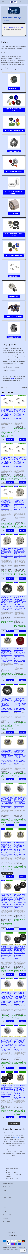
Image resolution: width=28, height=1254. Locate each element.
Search (5, 1201)
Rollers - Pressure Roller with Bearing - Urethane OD (7, 608)
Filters (23, 387)
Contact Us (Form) (8, 1187)
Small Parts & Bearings (12, 1247)
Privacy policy (6, 1249)
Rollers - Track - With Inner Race (20, 508)
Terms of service (14, 1249)
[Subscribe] (23, 1160)
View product (8, 873)
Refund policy (22, 1247)
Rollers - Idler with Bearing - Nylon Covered (6, 807)
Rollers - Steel (5, 418)
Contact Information (8, 1183)
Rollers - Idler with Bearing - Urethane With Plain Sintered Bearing (19, 661)
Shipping (5, 1218)
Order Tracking (7, 1197)
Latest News (16, 1137)
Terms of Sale (6, 1222)
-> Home (20, 27)
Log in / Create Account (10, 27)
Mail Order (6, 1194)
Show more (14, 1123)
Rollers (12, 378)
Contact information (14, 1252)
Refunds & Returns (8, 1214)
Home (4, 1190)
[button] (3, 2)
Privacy (5, 1211)
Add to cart (9, 439)
